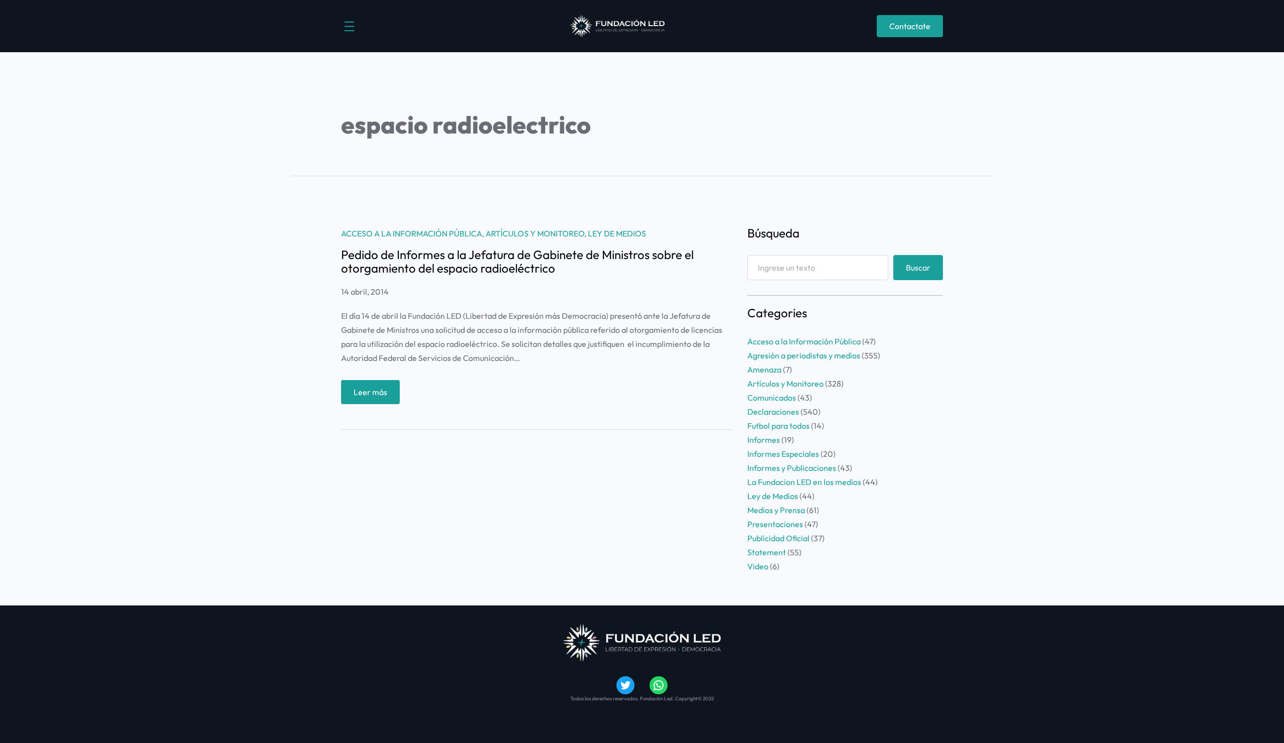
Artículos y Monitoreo (535, 233)
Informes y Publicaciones (791, 468)
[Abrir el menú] (349, 26)
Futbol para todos (778, 426)
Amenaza (764, 369)
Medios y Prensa (776, 510)
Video (757, 566)
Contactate (909, 26)
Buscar (918, 268)
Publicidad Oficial (778, 538)
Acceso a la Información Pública (411, 233)
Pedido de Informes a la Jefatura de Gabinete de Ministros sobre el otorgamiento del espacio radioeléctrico (517, 261)
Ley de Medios (617, 233)
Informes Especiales (783, 454)
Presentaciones (775, 524)
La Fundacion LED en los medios (804, 482)
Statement (766, 552)
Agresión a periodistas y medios (803, 355)
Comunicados (771, 398)
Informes (763, 440)
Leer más (377, 395)
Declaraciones (773, 412)
